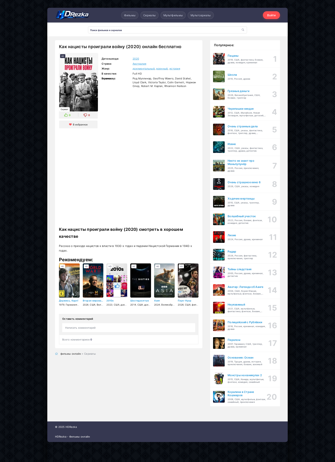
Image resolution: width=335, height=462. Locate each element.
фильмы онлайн (70, 353)
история (174, 68)
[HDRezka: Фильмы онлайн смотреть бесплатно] (72, 15)
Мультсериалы (201, 15)
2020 (136, 58)
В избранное (80, 124)
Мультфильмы (173, 15)
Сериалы (149, 15)
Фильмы (130, 15)
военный (162, 68)
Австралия (139, 63)
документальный (144, 68)
